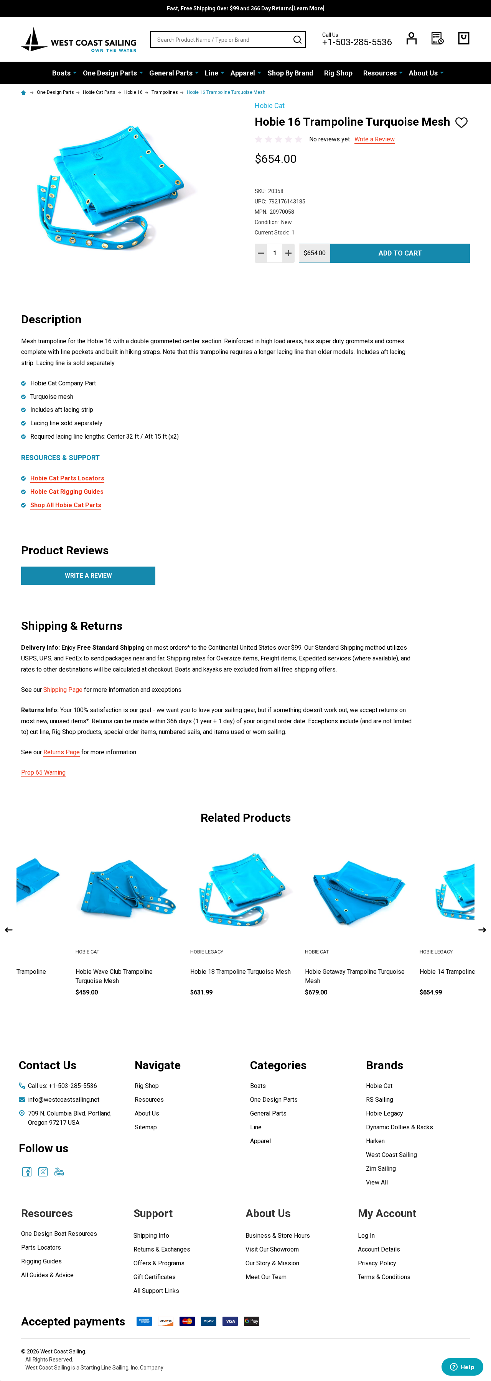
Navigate (158, 1065)
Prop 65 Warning (43, 772)
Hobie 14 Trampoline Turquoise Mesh (301, 971)
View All (377, 1182)
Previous (8, 930)
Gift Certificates (154, 1277)
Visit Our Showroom (272, 1249)
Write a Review (374, 139)
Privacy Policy (377, 1263)
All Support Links (156, 1290)
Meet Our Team (266, 1277)
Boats (61, 73)
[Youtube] (59, 1172)
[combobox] (228, 39)
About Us (423, 73)
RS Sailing (379, 1099)
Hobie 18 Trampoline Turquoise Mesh (71, 971)
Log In (366, 1235)
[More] (75, 72)
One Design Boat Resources (59, 1233)
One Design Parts (110, 73)
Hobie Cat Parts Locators (67, 478)
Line (211, 73)
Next (482, 930)
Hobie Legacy (384, 1113)
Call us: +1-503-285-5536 (62, 1085)
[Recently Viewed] (438, 38)
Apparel (243, 73)
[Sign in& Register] (411, 38)
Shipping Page (62, 689)
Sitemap (146, 1127)
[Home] (24, 92)
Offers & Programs (159, 1263)
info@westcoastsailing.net (63, 1099)
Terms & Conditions (384, 1277)
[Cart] (464, 38)
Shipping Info (151, 1235)
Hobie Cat (379, 1085)
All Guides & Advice (47, 1275)
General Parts (171, 73)
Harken (375, 1141)
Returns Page (61, 752)
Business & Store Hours (278, 1235)
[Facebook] (27, 1172)
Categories (278, 1065)
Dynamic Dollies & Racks (399, 1127)
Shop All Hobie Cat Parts (65, 505)
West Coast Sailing (391, 1154)
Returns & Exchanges (161, 1249)
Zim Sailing (381, 1168)
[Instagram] (43, 1172)
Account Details (379, 1249)
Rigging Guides (41, 1261)
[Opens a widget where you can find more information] (462, 1367)
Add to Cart (400, 253)
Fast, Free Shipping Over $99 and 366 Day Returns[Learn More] (246, 8)
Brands (384, 1065)
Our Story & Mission (272, 1263)
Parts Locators (41, 1247)
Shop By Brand (290, 73)
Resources (380, 73)
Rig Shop (338, 73)
